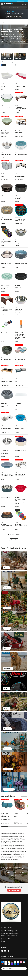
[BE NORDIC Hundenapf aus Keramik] (21, 276)
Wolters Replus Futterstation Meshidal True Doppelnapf (20, 109)
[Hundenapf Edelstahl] (7, 145)
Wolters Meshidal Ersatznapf (5, 85)
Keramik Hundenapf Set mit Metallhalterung (20, 175)
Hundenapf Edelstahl (6, 154)
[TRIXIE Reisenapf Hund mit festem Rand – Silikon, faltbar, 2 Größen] (21, 418)
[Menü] (2, 4)
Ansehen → (6, 608)
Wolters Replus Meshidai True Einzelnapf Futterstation (7, 311)
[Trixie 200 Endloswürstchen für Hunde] (19, 804)
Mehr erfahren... (20, 1)
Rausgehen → (7, 748)
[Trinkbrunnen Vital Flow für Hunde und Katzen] (7, 418)
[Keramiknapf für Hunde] (7, 210)
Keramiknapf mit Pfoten (7, 197)
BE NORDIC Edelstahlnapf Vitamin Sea (6, 526)
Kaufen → (6, 567)
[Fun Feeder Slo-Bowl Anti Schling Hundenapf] (21, 210)
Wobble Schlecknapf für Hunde (7, 242)
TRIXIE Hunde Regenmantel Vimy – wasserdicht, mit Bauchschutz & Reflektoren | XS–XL (6, 816)
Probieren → (7, 587)
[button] (25, 4)
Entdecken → (7, 728)
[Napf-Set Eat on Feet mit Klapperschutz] (21, 465)
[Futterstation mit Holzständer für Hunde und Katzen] (7, 371)
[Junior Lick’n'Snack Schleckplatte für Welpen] (7, 276)
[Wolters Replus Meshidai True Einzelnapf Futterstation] (7, 300)
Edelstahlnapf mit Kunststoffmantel (5, 498)
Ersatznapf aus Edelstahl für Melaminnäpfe (4, 452)
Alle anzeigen (24, 796)
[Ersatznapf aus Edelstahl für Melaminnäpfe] (7, 441)
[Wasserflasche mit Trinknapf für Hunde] (21, 76)
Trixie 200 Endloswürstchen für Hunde (19, 815)
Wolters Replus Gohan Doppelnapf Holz (20, 131)
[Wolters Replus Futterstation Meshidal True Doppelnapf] (21, 98)
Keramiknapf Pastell (20, 359)
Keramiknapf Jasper (6, 359)
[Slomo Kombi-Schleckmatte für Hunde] (21, 515)
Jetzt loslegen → (7, 668)
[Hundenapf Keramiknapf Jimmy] (21, 254)
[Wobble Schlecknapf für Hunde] (7, 232)
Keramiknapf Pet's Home (21, 154)
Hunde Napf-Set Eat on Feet (20, 380)
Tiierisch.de (6, 972)
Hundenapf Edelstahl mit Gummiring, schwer (6, 264)
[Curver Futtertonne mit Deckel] (7, 166)
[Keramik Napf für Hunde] (21, 441)
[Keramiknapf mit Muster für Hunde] (21, 188)
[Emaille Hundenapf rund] (7, 98)
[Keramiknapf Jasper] (7, 350)
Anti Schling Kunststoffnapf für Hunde (5, 405)
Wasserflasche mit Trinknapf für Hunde (20, 85)
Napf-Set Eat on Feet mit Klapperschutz (20, 475)
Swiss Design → (7, 769)
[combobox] (14, 7)
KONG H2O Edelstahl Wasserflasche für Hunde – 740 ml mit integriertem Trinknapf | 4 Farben (20, 335)
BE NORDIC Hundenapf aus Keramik (20, 286)
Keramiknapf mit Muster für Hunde (21, 197)
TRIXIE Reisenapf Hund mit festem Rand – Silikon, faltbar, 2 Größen (21, 428)
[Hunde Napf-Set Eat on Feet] (21, 371)
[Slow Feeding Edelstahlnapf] (21, 232)
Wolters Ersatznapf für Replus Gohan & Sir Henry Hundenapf (6, 132)
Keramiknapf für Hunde (6, 219)
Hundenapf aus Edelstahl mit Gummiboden (18, 311)
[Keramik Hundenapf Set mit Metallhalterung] (21, 166)
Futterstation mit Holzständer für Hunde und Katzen (6, 381)
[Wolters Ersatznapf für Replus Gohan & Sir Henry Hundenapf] (7, 121)
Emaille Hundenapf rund (7, 107)
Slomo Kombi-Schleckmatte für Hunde (21, 525)
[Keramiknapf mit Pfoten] (7, 188)
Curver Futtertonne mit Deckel (6, 175)
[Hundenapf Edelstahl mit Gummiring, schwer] (7, 254)
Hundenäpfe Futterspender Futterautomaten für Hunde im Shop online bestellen (13, 22)
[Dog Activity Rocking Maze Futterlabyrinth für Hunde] (7, 465)
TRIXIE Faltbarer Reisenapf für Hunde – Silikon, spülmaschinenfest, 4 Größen (20, 500)
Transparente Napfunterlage (18, 404)
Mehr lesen (22, 43)
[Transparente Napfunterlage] (21, 394)
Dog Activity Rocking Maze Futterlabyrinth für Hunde (7, 476)
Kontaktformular (5, 929)
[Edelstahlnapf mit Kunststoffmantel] (7, 488)
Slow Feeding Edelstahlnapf (20, 242)
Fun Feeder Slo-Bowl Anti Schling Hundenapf (20, 220)
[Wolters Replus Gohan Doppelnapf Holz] (21, 122)
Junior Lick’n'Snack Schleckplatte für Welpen (5, 287)
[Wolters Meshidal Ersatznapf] (7, 76)
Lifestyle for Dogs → (8, 789)
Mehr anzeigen (14, 539)
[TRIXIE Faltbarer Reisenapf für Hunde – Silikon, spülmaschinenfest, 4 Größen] (21, 488)
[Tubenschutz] (7, 323)
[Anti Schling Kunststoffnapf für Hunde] (7, 394)
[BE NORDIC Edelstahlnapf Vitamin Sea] (7, 515)
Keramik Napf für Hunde (21, 450)
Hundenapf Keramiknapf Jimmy (21, 264)
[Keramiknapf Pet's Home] (21, 145)
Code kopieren (18, 16)
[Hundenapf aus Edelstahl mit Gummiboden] (21, 300)
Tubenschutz (4, 332)
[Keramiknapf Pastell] (21, 350)
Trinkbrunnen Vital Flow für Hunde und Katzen (6, 427)
